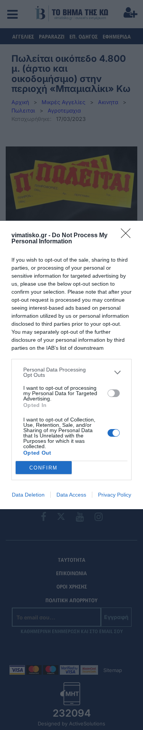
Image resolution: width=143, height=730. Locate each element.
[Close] (128, 235)
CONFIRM (43, 468)
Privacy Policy (114, 495)
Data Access (71, 495)
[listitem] (71, 372)
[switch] (114, 393)
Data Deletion (28, 495)
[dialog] (71, 365)
